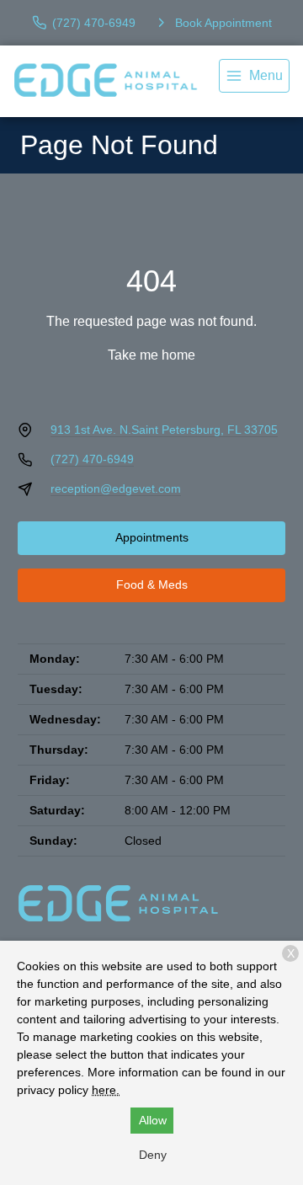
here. (106, 1090)
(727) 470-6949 (92, 459)
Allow (153, 1120)
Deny (153, 1154)
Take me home (151, 355)
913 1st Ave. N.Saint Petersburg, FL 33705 (164, 429)
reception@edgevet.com (115, 488)
